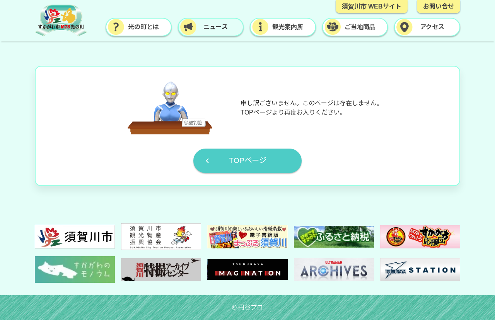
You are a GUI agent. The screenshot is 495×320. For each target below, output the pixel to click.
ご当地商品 (360, 27)
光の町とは (143, 27)
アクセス (432, 27)
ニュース (215, 27)
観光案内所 (287, 27)
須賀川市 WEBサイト (371, 6)
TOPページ (247, 160)
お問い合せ (438, 6)
